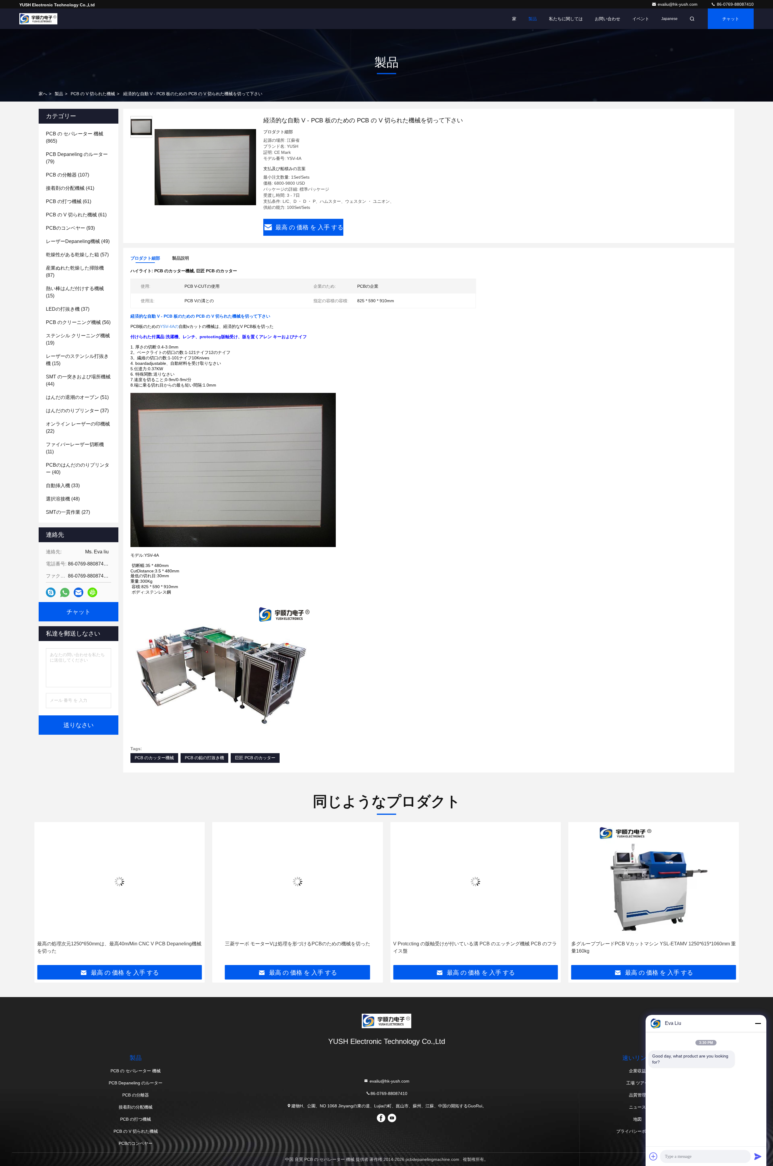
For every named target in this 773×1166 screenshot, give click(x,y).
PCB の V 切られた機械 (93, 93)
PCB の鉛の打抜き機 (204, 757)
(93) (70, 228)
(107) (67, 174)
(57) (77, 254)
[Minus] (758, 1023)
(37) (67, 309)
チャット (730, 18)
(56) (78, 322)
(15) (75, 292)
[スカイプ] (51, 592)
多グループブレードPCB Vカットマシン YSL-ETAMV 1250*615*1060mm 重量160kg (653, 947)
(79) (77, 158)
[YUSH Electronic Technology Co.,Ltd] (38, 18)
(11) (75, 448)
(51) (77, 397)
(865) (74, 137)
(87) (75, 271)
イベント (640, 18)
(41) (70, 188)
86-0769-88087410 (735, 4)
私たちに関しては (566, 18)
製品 (532, 18)
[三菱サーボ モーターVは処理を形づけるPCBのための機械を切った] (297, 881)
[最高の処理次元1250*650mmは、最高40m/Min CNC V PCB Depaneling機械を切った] (119, 881)
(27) (68, 512)
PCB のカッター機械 (154, 757)
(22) (78, 427)
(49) (78, 241)
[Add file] (653, 1156)
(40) (77, 468)
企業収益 (637, 1070)
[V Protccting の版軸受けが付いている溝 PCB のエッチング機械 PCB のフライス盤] (475, 881)
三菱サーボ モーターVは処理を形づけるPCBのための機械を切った (297, 943)
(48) (63, 498)
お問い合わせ (607, 18)
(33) (63, 485)
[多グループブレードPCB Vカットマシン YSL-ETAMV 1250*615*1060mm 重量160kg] (653, 881)
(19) (78, 339)
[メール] (78, 592)
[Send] (758, 1156)
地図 (637, 1119)
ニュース (637, 1107)
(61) (68, 201)
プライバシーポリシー (637, 1131)
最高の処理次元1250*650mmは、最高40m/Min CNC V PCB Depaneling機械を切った (119, 947)
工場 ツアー (637, 1082)
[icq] (92, 592)
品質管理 (637, 1095)
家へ (43, 93)
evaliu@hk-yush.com (678, 4)
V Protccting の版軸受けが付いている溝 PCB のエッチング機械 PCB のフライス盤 (475, 947)
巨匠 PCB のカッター (255, 757)
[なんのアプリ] (65, 592)
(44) (78, 380)
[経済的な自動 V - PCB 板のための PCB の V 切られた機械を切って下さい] (205, 167)
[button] (45, 896)
